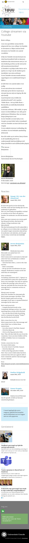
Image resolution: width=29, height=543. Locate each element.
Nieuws (3, 443)
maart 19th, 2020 (15, 200)
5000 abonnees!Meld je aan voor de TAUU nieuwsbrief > (11, 519)
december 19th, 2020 (16, 390)
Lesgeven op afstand (17, 183)
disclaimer (25, 538)
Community (4, 487)
